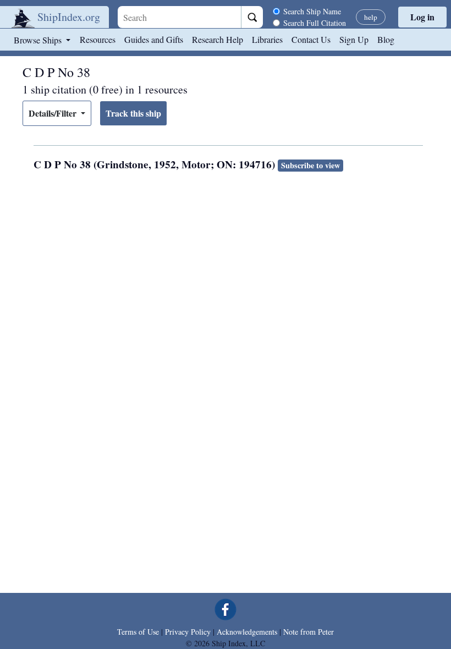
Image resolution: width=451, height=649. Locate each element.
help (370, 17)
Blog (385, 39)
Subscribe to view (310, 165)
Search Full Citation (314, 23)
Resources (98, 39)
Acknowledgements (247, 631)
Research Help (217, 39)
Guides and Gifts (153, 39)
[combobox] (179, 17)
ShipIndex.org (68, 16)
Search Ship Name (312, 11)
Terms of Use (138, 631)
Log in (422, 16)
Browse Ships (39, 40)
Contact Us (311, 39)
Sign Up (354, 39)
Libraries (267, 39)
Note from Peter (308, 631)
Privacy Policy (188, 631)
